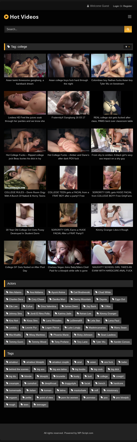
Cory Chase (38, 299)
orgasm (13, 397)
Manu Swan (120, 327)
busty (76, 376)
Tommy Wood (39, 341)
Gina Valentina (48, 306)
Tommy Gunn (16, 341)
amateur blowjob (35, 362)
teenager (41, 404)
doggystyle (70, 383)
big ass (40, 369)
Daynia (103, 299)
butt (90, 376)
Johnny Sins (15, 313)
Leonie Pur (31, 327)
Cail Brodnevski (82, 292)
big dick (115, 369)
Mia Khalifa (15, 334)
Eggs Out (120, 299)
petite (28, 397)
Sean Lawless (108, 334)
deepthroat (50, 383)
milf (96, 390)
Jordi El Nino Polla (40, 313)
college (104, 376)
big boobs (80, 369)
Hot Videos (24, 16)
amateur (13, 362)
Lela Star (95, 320)
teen (26, 404)
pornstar (91, 397)
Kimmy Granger (108, 313)
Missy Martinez (37, 334)
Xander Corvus (122, 341)
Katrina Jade (64, 313)
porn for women (69, 397)
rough (12, 404)
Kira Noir (13, 320)
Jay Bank (91, 306)
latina (62, 390)
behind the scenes (18, 369)
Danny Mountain (82, 299)
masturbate (80, 390)
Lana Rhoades (53, 320)
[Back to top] (126, 432)
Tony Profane (62, 341)
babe (124, 362)
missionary (112, 390)
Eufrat (29, 306)
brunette (60, 376)
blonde (28, 376)
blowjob (44, 376)
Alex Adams (15, 292)
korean (47, 390)
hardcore (118, 383)
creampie (14, 383)
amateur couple (60, 362)
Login (116, 6)
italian (33, 390)
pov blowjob (122, 397)
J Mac (107, 306)
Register (127, 6)
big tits (12, 376)
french (101, 383)
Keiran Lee (85, 313)
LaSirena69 (76, 320)
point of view (46, 397)
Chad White (104, 292)
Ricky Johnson (84, 334)
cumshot (31, 383)
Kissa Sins (32, 320)
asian (93, 362)
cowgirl (119, 376)
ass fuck (108, 362)
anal (79, 362)
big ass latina (60, 369)
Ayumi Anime (58, 292)
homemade (15, 390)
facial (87, 383)
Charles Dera (16, 299)
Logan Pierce (52, 327)
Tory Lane (82, 341)
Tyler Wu (100, 341)
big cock (98, 369)
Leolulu (13, 327)
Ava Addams (36, 292)
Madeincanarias (97, 327)
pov (106, 397)
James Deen (71, 306)
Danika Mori (58, 299)
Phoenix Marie (61, 334)
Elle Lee (13, 306)
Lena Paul (113, 320)
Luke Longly (73, 327)
